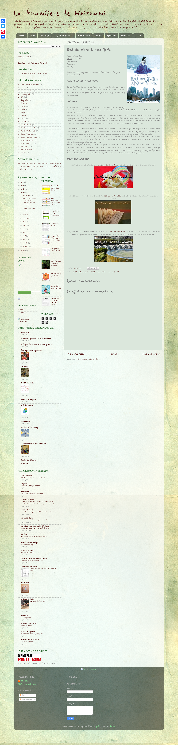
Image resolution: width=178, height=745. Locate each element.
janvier (25, 246)
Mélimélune (24, 615)
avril (24, 236)
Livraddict (21, 313)
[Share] (2, 36)
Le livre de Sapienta (28, 631)
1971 (27, 163)
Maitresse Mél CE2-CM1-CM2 (30, 639)
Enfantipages (25, 421)
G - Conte (21, 106)
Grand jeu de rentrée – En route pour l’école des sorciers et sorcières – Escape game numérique (37, 503)
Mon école (24, 534)
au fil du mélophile (27, 405)
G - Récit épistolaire (25, 149)
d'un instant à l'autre (28, 460)
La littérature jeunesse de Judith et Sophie (36, 338)
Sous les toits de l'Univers (115, 231)
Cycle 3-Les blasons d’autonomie (32, 493)
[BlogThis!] (90, 268)
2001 (59, 163)
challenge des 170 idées (112, 196)
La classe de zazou (27, 550)
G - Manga (21, 112)
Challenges (44, 35)
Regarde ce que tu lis (64, 35)
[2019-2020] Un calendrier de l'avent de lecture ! (43, 569)
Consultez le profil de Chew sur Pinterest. (32, 63)
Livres (33, 35)
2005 (33, 166)
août (25, 222)
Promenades (125, 35)
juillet (25, 225)
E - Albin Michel (99, 272)
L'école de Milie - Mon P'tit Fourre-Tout (34, 558)
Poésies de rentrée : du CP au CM (33, 477)
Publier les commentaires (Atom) (88, 359)
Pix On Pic (24, 464)
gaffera (98, 726)
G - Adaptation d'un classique (28, 85)
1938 (22, 163)
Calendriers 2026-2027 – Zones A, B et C (35, 528)
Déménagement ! (26, 617)
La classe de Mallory (27, 500)
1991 (38, 163)
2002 (20, 166)
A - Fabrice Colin (82, 272)
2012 (20, 170)
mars (25, 239)
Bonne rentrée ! (26, 625)
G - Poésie (22, 119)
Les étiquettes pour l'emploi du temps (55, 201)
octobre (26, 215)
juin (24, 229)
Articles (24, 695)
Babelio (20, 310)
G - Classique (22, 103)
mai (24, 232)
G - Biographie (23, 100)
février (25, 243)
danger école (25, 583)
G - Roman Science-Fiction (27, 137)
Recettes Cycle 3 (54, 224)
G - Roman (109, 272)
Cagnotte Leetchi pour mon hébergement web (36, 512)
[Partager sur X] (93, 268)
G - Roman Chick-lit (25, 125)
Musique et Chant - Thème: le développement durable (29, 201)
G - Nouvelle (22, 115)
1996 (45, 163)
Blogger (112, 726)
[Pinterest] (2, 31)
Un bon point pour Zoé (56, 274)
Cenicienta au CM (27, 510)
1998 (51, 163)
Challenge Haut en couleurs (108, 165)
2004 (28, 166)
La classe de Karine (27, 599)
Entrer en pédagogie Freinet (30, 485)
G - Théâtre (22, 152)
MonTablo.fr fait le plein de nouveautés (34, 536)
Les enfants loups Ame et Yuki (56, 288)
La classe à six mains (28, 623)
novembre (27, 195)
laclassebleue (25, 491)
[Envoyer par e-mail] (88, 268)
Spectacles (111, 35)
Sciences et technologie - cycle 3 (32, 633)
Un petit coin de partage (29, 542)
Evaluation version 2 (27, 642)
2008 (45, 166)
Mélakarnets (25, 332)
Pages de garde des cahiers (55, 188)
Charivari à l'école (27, 518)
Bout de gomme (26, 475)
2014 (31, 170)
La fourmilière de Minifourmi (59, 13)
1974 (30, 163)
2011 (74, 272)
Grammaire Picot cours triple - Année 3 (56, 239)
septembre (27, 218)
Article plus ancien (150, 354)
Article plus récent (76, 354)
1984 (32, 163)
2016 (22, 185)
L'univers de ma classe (29, 566)
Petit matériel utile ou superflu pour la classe (36, 520)
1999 (53, 163)
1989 (35, 163)
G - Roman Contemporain (27, 128)
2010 (54, 166)
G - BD (20, 97)
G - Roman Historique (26, 134)
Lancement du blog (27, 544)
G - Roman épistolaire (26, 143)
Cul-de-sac (24, 366)
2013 (26, 170)
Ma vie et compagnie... (28, 399)
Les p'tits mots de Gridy (29, 427)
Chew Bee (24, 681)
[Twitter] (2, 25)
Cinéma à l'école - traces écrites (32, 560)
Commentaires (26, 699)
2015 (23, 189)
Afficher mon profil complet (27, 684)
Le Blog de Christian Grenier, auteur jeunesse (37, 344)
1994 (40, 163)
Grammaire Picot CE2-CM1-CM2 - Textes (55, 301)
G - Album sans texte (25, 91)
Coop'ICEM (24, 483)
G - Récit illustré (24, 146)
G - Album (21, 88)
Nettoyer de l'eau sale (37, 601)
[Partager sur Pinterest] (97, 268)
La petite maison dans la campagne (33, 443)
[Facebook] (2, 21)
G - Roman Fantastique (26, 131)
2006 (37, 166)
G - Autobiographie (24, 94)
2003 (24, 166)
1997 (48, 163)
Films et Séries (84, 35)
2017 (22, 182)
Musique (98, 35)
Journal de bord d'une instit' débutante (35, 526)
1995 (43, 163)
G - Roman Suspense (26, 140)
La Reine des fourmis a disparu (56, 263)
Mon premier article (27, 552)
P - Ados (117, 272)
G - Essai (21, 109)
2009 (49, 166)
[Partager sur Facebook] (95, 268)
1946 (24, 163)
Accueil (22, 35)
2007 (41, 166)
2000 (56, 163)
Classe (138, 35)
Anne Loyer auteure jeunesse (31, 350)
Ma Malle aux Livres (27, 383)
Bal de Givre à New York (29, 209)
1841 (19, 163)
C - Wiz (91, 272)
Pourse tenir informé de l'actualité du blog (33, 74)
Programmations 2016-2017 (56, 249)
